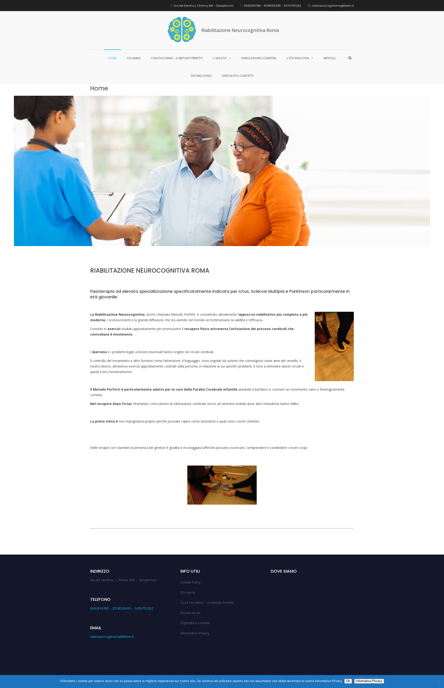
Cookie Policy (190, 582)
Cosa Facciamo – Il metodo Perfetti (177, 58)
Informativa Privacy (194, 633)
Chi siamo (134, 58)
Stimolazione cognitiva (258, 58)
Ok (348, 681)
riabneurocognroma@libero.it (112, 636)
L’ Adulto (220, 58)
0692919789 (99, 608)
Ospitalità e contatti (237, 76)
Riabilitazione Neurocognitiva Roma (240, 30)
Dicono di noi (201, 76)
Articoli (330, 58)
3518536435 (121, 608)
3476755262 (144, 608)
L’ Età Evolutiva (298, 58)
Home (112, 58)
